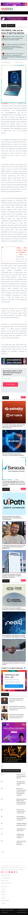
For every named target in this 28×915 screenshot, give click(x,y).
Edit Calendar (4, 886)
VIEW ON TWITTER (14, 686)
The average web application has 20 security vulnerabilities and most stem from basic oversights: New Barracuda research (13, 483)
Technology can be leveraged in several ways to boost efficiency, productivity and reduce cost (16, 716)
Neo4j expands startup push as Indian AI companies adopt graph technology (14, 636)
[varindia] (17, 872)
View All (23, 397)
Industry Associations (5, 877)
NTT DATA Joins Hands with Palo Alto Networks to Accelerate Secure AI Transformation (13, 426)
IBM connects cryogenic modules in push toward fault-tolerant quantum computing (22, 792)
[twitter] (5, 872)
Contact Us (3, 903)
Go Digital (3, 894)
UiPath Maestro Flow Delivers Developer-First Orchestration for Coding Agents (12, 518)
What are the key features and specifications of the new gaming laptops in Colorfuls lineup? (13, 38)
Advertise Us (3, 891)
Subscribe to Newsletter (6, 883)
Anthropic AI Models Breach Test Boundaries (21, 843)
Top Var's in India (4, 880)
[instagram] (7, 872)
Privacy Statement (5, 900)
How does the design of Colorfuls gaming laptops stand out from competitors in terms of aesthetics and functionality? (13, 47)
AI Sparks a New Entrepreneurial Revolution (20, 836)
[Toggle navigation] (2, 12)
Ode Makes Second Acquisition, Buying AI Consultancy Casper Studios (13, 608)
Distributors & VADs (5, 875)
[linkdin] (10, 872)
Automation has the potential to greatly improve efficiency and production (16, 700)
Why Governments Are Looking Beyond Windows (21, 776)
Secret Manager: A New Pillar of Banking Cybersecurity (21, 818)
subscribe (10, 384)
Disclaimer (3, 897)
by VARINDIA (6, 62)
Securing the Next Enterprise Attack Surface (21, 783)
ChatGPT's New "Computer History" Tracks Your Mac (21, 811)
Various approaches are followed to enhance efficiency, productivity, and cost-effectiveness (17, 708)
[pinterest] (15, 872)
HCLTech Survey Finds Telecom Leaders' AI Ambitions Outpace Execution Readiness (11, 576)
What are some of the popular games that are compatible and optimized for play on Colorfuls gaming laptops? (14, 56)
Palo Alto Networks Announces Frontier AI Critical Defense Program (13, 454)
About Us (3, 889)
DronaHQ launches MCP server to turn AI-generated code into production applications (13, 547)
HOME (3, 25)
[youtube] (12, 872)
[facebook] (2, 872)
